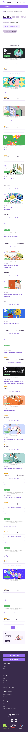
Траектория (6, 682)
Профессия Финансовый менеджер (11, 208)
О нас (4, 666)
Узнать (7, 641)
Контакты (5, 671)
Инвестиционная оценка (11, 323)
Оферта (5, 685)
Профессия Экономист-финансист (11, 266)
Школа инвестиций (10, 526)
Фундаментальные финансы (12, 497)
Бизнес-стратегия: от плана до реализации (13, 440)
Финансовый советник (11, 236)
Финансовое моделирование (13, 352)
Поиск (17, 2)
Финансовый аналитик (11, 121)
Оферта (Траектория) (8, 687)
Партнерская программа (9, 708)
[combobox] (15, 22)
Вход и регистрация (14, 655)
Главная (4, 9)
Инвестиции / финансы (10, 31)
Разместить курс (7, 694)
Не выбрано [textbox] (14, 22)
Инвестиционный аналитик (12, 613)
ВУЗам (4, 706)
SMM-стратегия (9, 150)
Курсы (7, 16)
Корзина (20, 2)
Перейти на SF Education (14, 246)
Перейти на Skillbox (14, 102)
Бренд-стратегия (9, 584)
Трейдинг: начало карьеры (12, 63)
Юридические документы (14, 716)
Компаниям (6, 703)
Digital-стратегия (9, 92)
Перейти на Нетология (14, 73)
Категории (9, 6)
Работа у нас (6, 668)
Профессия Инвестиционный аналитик (13, 295)
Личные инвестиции (10, 410)
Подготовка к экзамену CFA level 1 (12, 556)
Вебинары (19, 16)
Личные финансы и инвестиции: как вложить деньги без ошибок (14, 382)
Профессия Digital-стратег (12, 178)
